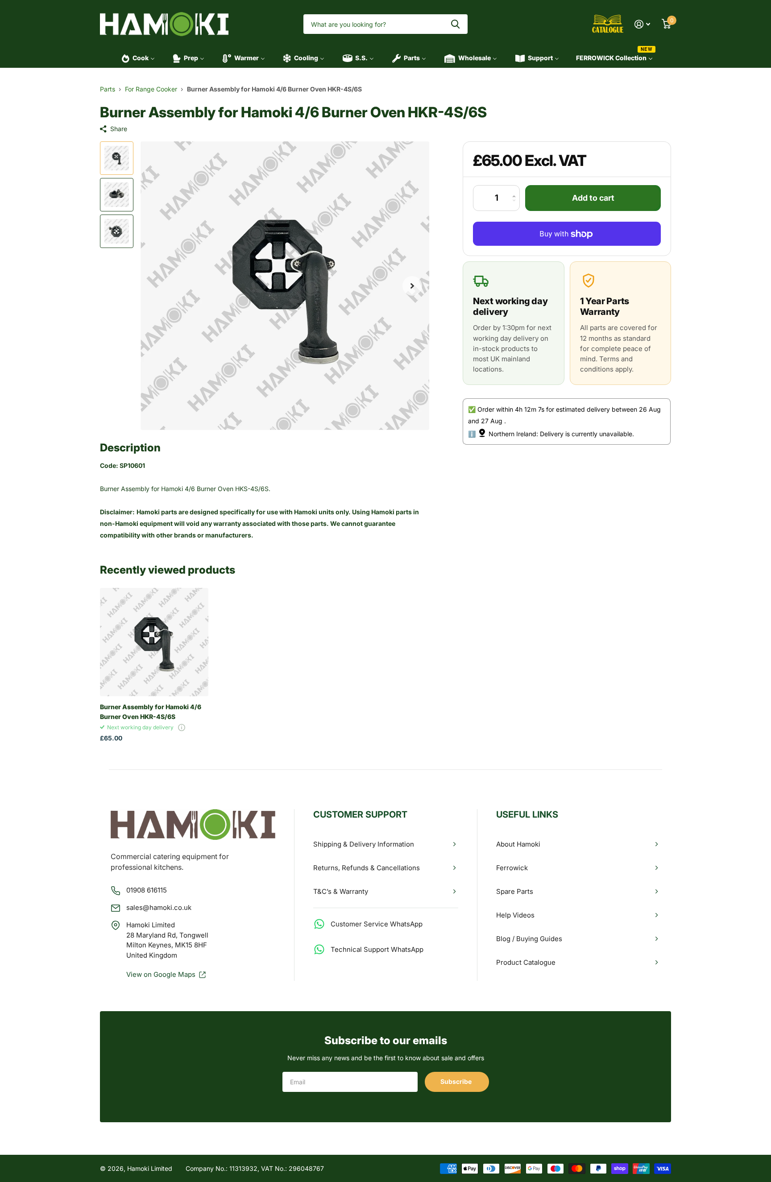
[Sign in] (642, 24)
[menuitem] (135, 58)
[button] (412, 285)
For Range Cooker (151, 89)
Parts (107, 89)
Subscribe (456, 1081)
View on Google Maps (160, 974)
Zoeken (455, 24)
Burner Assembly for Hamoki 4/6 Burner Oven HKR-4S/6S (150, 711)
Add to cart (593, 198)
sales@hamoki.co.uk (158, 907)
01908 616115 (146, 890)
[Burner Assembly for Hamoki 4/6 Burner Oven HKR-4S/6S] (154, 642)
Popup (181, 727)
